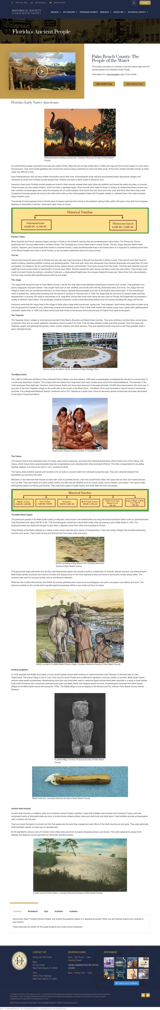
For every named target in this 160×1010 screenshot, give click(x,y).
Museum (54, 12)
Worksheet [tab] (33, 911)
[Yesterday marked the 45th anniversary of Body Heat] (109, 962)
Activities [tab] (17, 911)
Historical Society (137, 12)
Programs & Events (89, 12)
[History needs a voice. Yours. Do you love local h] (109, 974)
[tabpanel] (80, 924)
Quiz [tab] (46, 911)
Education (118, 12)
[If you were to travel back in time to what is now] (143, 962)
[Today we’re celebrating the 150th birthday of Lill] (132, 974)
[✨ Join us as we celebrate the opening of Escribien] (121, 974)
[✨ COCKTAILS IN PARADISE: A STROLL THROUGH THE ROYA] (121, 962)
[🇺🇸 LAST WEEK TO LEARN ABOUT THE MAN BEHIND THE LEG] (132, 962)
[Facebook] (143, 995)
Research (104, 12)
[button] (134, 3)
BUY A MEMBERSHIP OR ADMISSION (17, 1008)
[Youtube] (148, 995)
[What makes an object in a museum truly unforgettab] (143, 974)
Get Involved (69, 12)
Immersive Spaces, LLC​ (69, 1003)
